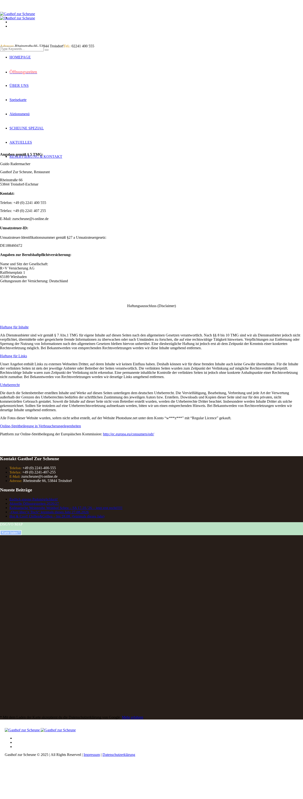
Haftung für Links (13, 356)
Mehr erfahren (132, 717)
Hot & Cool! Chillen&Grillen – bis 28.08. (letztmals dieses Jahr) (56, 516)
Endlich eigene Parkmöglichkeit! (33, 499)
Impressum (92, 755)
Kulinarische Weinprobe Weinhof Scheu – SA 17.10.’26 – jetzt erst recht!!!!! (65, 508)
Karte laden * (11, 532)
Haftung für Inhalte (14, 327)
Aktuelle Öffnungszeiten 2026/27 (34, 503)
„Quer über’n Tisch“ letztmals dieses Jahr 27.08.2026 (49, 512)
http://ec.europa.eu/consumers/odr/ (128, 434)
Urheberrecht (10, 385)
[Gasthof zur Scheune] (17, 16)
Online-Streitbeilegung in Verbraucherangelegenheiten (40, 426)
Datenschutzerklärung (118, 755)
